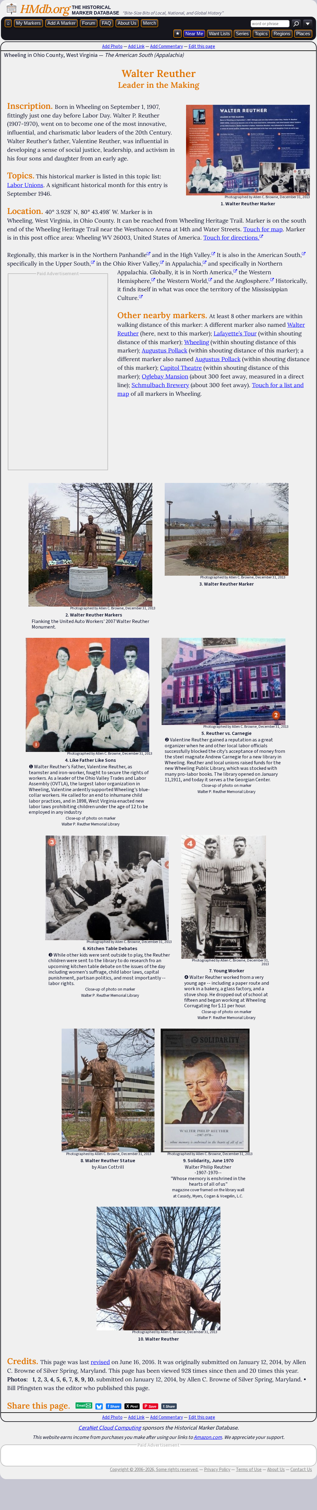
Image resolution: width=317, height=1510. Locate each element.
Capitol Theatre (181, 367)
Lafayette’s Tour (235, 333)
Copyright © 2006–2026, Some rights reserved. (154, 1469)
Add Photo (112, 46)
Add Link (136, 46)
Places (303, 33)
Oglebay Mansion (165, 376)
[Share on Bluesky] (99, 1406)
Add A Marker (61, 23)
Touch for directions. (231, 237)
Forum (88, 23)
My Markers (28, 23)
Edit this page (202, 46)
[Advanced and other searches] (307, 23)
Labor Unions (25, 185)
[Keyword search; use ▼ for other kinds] (296, 23)
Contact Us (301, 1469)
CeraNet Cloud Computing (109, 1427)
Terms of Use (249, 1469)
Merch (149, 23)
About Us (127, 23)
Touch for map (263, 229)
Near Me (194, 33)
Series (242, 33)
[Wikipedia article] (148, 254)
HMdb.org (44, 9)
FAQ (106, 23)
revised (100, 1362)
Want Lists (219, 33)
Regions (282, 33)
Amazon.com (208, 1437)
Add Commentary (166, 46)
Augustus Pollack (164, 350)
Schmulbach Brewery (160, 385)
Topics (261, 33)
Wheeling (196, 342)
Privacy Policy (217, 1469)
